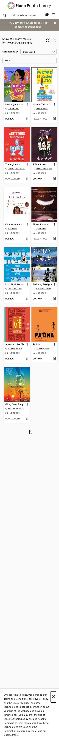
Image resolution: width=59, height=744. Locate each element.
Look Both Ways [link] (14, 284)
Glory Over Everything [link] (15, 404)
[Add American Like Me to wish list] (27, 359)
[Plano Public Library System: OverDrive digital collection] (29, 6)
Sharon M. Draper (43, 288)
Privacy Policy (40, 698)
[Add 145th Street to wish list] (54, 179)
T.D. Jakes (12, 228)
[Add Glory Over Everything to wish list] (27, 419)
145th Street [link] (39, 164)
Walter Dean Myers (44, 168)
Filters (8, 60)
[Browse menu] (54, 15)
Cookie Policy (11, 734)
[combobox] (23, 15)
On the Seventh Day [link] (15, 224)
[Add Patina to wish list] (54, 359)
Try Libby (13, 23)
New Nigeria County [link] (15, 104)
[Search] (4, 15)
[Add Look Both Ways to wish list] (27, 299)
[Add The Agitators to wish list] (27, 179)
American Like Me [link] (14, 344)
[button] (48, 41)
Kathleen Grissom (16, 408)
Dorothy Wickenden (16, 168)
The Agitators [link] (12, 164)
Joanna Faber (42, 108)
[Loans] (47, 15)
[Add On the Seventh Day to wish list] (27, 239)
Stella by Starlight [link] (42, 284)
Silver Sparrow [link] (40, 224)
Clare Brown (13, 108)
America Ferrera (15, 348)
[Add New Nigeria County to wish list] (27, 119)
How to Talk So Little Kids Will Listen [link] (43, 104)
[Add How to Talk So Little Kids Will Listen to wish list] (54, 119)
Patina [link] (36, 344)
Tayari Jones (41, 228)
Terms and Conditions (16, 698)
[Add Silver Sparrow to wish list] (54, 239)
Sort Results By (10, 51)
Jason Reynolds (15, 288)
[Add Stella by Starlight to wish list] (54, 299)
